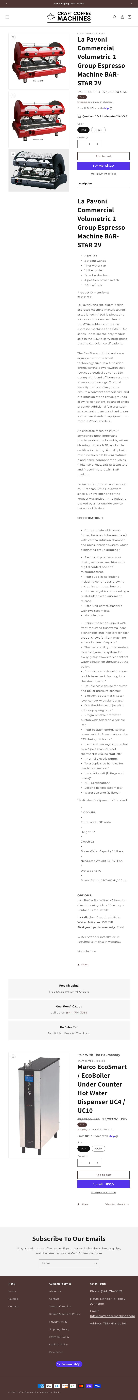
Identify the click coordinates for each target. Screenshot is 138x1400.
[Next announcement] (131, 3)
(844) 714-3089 (118, 116)
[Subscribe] (95, 1263)
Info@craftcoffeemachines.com (112, 1316)
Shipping (82, 102)
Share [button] (85, 964)
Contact (13, 1306)
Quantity (82, 137)
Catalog (13, 1298)
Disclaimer (56, 1352)
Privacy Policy (58, 1321)
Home (12, 1291)
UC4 (84, 1148)
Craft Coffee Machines (28, 1392)
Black (98, 129)
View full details (115, 1204)
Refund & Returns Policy (64, 1314)
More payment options (103, 173)
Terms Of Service (60, 1306)
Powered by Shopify (50, 1392)
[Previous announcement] (6, 3)
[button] (7, 17)
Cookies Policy (58, 1344)
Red (83, 129)
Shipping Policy (59, 1329)
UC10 (98, 1148)
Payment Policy (59, 1336)
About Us (55, 1291)
